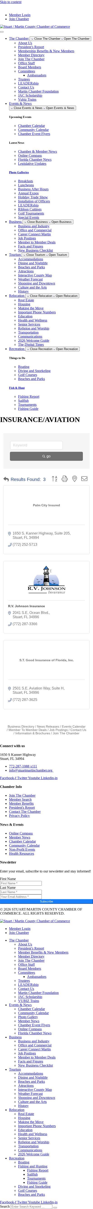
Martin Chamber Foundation (38, 91)
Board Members (29, 67)
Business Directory (21, 726)
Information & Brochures (32, 733)
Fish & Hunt (17, 387)
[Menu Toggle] (2, 32)
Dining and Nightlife (33, 263)
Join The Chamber (31, 59)
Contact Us (26, 87)
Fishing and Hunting (32, 1166)
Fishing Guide (37, 1182)
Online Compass (30, 1029)
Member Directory (31, 55)
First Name (8, 879)
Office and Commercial (34, 230)
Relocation (16, 1110)
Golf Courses (27, 1190)
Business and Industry (33, 226)
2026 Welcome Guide (33, 340)
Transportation (28, 332)
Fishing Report (37, 1170)
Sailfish (32, 1174)
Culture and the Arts (32, 287)
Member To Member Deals (28, 730)
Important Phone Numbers (37, 312)
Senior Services (29, 324)
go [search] (48, 456)
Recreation (16, 1158)
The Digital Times (31, 344)
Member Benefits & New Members (43, 952)
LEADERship (28, 83)
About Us (25, 43)
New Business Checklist (35, 250)
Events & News (20, 1005)
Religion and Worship (33, 328)
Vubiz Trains (27, 99)
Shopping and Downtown (36, 283)
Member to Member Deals (37, 242)
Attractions (26, 271)
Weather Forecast (30, 279)
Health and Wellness (32, 320)
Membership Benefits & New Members (46, 51)
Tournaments (36, 1178)
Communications (30, 336)
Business (15, 1037)
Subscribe (46, 901)
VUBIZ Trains (28, 1001)
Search (5, 1206)
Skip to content (10, 2)
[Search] (55, 1207)
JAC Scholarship (30, 95)
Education (25, 316)
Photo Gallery (28, 1017)
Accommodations (30, 259)
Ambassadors (36, 75)
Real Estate (26, 300)
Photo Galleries (19, 172)
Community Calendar (33, 1013)
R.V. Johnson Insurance (26, 606)
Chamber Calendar (31, 1009)
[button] (6, 479)
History (23, 291)
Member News (28, 1021)
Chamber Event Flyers (34, 1025)
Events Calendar (74, 726)
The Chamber (19, 940)
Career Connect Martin (34, 234)
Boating (23, 1162)
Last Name (8, 887)
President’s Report (31, 47)
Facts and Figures (30, 246)
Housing (24, 304)
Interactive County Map (35, 275)
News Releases (48, 726)
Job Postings (27, 238)
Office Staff (26, 63)
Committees (26, 71)
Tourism (15, 1069)
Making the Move (31, 308)
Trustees (24, 79)
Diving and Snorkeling (34, 1186)
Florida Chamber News (34, 1033)
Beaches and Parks (31, 267)
